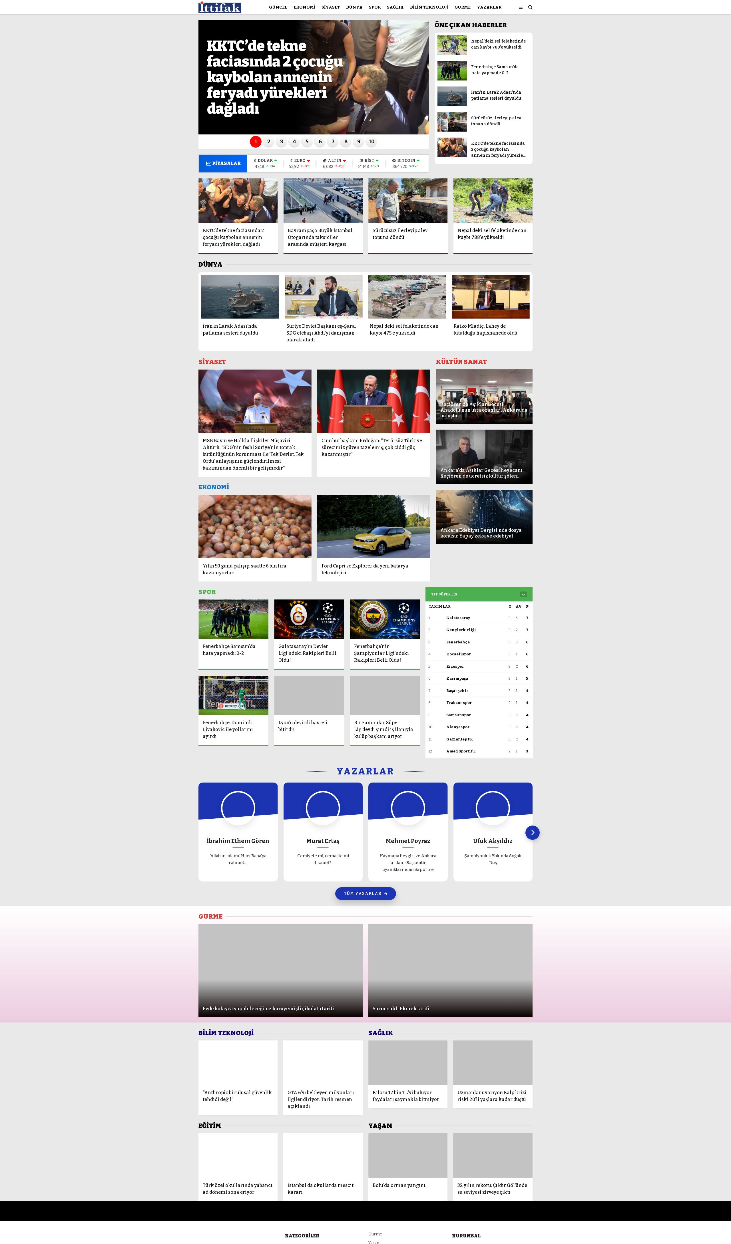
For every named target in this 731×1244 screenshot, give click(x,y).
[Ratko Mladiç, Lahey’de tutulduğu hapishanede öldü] (491, 297)
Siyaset (331, 7)
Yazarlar (489, 7)
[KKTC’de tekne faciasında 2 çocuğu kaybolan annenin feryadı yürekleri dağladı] (452, 156)
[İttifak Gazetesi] (219, 10)
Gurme (463, 7)
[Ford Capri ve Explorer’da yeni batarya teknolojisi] (373, 526)
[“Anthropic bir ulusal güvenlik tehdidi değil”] (238, 1062)
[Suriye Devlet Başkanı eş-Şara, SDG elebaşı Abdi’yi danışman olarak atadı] (324, 297)
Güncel (278, 7)
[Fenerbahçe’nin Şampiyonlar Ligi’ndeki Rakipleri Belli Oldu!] (385, 619)
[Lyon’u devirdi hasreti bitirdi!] (309, 695)
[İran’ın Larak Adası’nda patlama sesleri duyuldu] (452, 104)
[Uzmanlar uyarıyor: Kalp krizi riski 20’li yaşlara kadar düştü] (493, 1062)
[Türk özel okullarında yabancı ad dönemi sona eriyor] (238, 1155)
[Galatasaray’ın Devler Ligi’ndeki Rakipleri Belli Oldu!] (309, 619)
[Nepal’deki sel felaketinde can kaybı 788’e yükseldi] (452, 53)
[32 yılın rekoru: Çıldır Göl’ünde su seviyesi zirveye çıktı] (493, 1155)
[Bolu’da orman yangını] (408, 1155)
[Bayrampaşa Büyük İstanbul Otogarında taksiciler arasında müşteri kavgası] (323, 200)
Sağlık (395, 7)
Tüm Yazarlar (362, 893)
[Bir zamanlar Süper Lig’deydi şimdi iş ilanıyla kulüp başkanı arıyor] (385, 695)
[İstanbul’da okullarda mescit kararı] (322, 1155)
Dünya (354, 7)
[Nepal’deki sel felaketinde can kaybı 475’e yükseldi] (407, 297)
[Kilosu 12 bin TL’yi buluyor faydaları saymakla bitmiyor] (408, 1062)
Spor (375, 7)
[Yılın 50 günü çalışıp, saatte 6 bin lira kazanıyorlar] (255, 526)
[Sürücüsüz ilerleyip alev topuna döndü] (452, 130)
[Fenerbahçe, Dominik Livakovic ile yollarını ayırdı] (233, 695)
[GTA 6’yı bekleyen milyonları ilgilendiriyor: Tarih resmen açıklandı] (322, 1062)
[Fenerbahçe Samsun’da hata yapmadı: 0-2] (452, 79)
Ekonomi (304, 7)
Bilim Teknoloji (429, 7)
